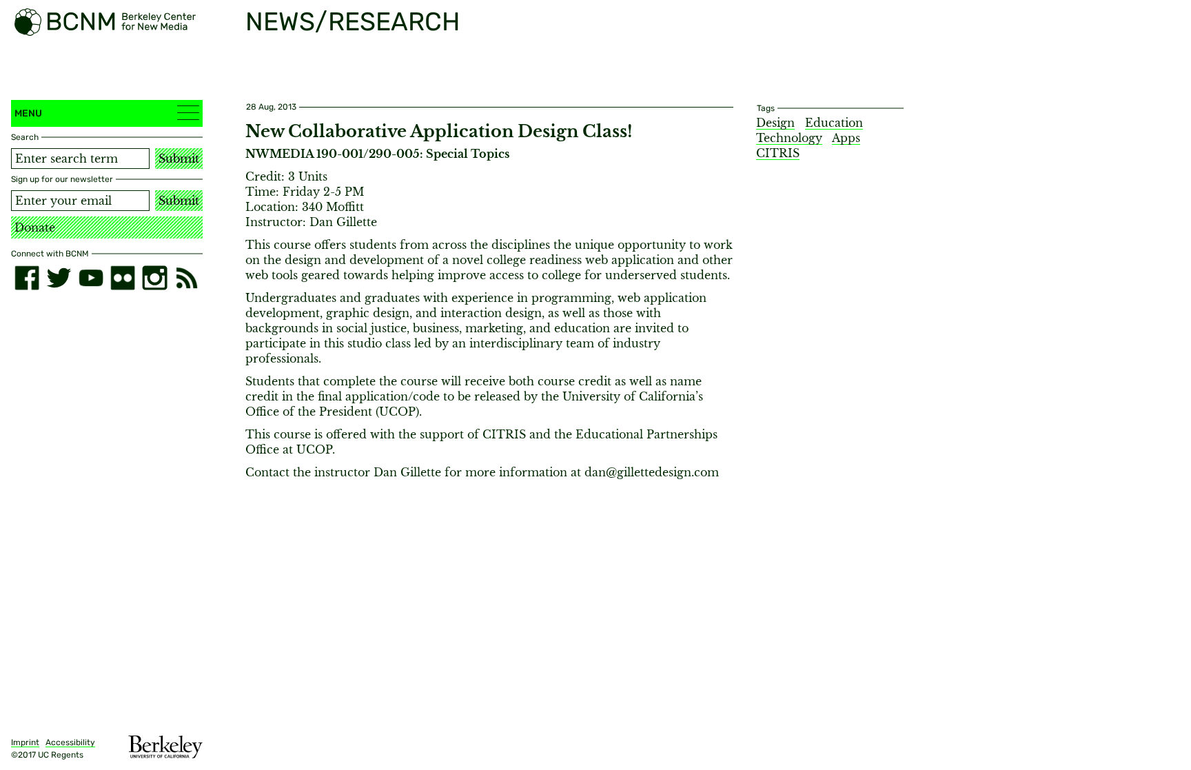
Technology (789, 138)
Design (775, 123)
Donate (34, 227)
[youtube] (91, 278)
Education (834, 123)
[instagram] (154, 278)
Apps (846, 138)
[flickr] (123, 278)
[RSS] (187, 278)
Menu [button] (28, 113)
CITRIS (778, 153)
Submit (179, 158)
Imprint (25, 742)
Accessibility (70, 742)
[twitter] (58, 278)
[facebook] (27, 278)
